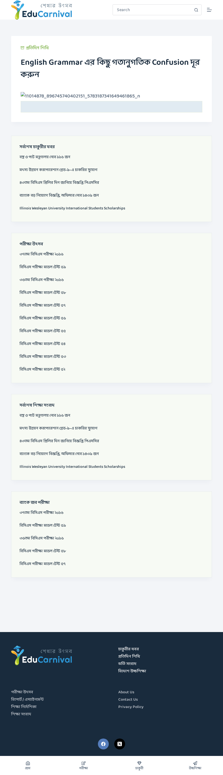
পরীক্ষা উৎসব (22, 692)
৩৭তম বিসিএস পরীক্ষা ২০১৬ (41, 254)
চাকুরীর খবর (128, 649)
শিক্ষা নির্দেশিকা (23, 707)
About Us (126, 692)
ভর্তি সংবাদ (127, 664)
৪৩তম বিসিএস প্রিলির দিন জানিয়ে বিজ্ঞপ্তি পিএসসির (59, 182)
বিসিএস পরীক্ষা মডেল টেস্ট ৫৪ (43, 344)
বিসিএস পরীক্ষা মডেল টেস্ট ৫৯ (43, 267)
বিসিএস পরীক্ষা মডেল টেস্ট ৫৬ (43, 318)
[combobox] (152, 9)
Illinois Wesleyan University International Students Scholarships (72, 208)
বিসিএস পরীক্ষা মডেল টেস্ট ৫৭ (43, 305)
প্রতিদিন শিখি (37, 48)
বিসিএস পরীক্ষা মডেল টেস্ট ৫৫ (43, 331)
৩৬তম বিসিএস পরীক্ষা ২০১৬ (42, 280)
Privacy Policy (131, 707)
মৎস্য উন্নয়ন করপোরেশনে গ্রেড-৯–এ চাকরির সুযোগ (58, 170)
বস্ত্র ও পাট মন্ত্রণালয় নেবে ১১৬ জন (45, 157)
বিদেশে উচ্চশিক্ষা (132, 671)
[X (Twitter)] (119, 744)
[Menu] (209, 9)
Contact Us (128, 699)
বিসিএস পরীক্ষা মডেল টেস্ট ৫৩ (43, 356)
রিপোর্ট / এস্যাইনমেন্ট (27, 699)
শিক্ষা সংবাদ (21, 714)
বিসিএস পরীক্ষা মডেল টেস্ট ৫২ (42, 369)
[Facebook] (103, 744)
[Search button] (196, 10)
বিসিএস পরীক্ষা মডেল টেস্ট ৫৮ (43, 292)
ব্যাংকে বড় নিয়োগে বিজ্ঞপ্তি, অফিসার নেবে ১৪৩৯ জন (59, 195)
